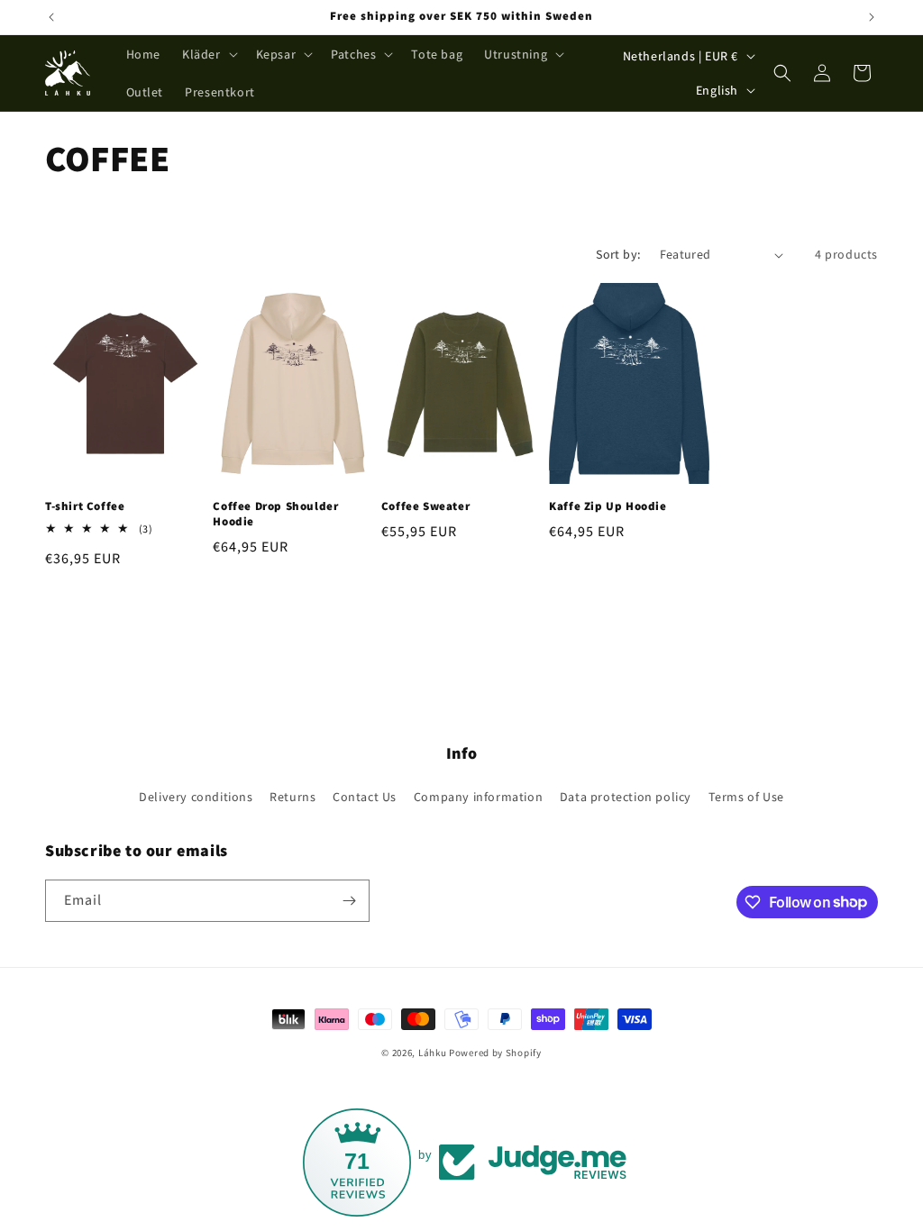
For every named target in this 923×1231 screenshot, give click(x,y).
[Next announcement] (871, 17)
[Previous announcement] (51, 17)
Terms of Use (746, 797)
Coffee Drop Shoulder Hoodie (275, 514)
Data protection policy (625, 797)
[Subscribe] (349, 901)
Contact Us (365, 797)
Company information (478, 797)
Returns (292, 797)
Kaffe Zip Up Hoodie (607, 506)
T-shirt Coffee (84, 506)
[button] (208, 54)
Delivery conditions (195, 797)
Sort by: (618, 254)
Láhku (433, 1052)
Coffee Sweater (425, 506)
